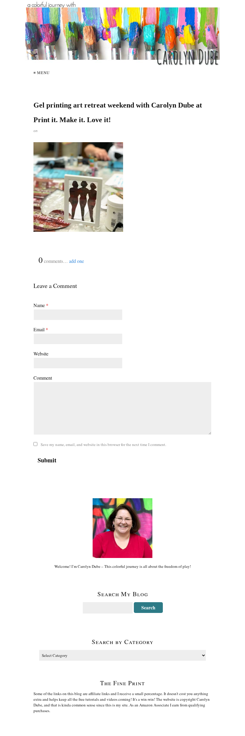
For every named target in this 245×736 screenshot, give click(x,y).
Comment (42, 378)
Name (40, 305)
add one (76, 261)
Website (40, 353)
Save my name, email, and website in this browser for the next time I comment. (103, 444)
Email (40, 329)
